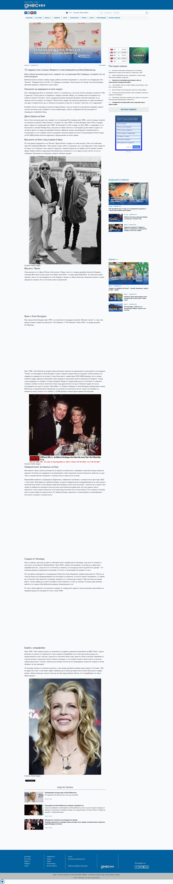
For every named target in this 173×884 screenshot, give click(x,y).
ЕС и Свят (38, 18)
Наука (91, 18)
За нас (70, 856)
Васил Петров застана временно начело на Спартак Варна (129, 90)
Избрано (57, 18)
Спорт (65, 18)
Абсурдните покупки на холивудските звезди (61, 820)
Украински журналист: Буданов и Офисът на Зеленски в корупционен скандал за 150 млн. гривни (135, 229)
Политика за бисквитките (76, 859)
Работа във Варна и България (77, 866)
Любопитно (74, 18)
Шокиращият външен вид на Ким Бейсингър (61, 792)
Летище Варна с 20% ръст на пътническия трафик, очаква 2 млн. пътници (135, 308)
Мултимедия (101, 18)
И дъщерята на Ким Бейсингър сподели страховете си (64, 805)
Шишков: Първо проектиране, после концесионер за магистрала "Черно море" (135, 298)
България (29, 18)
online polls (128, 151)
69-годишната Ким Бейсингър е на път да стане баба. (61, 795)
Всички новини (114, 18)
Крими (84, 18)
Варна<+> (48, 18)
